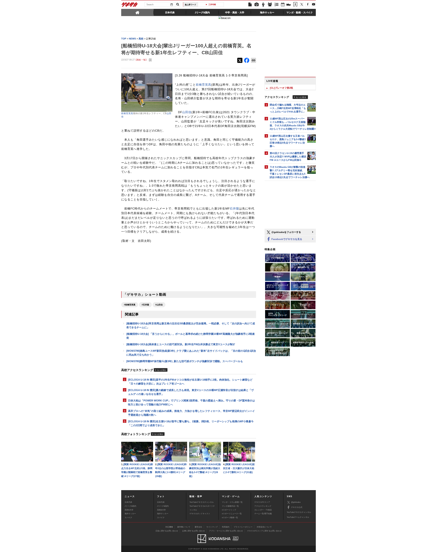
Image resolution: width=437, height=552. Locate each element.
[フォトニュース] (256, 4)
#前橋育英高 (129, 305)
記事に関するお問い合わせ (193, 531)
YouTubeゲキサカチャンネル (201, 502)
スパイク (128, 517)
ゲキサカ (129, 5)
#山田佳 (159, 305)
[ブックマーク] (295, 4)
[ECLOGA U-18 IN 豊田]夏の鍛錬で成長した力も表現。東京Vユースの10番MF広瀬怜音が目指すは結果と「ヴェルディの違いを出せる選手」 (191, 392)
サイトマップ (212, 527)
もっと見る (161, 370)
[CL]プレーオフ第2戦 (281, 87)
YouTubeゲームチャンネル (298, 517)
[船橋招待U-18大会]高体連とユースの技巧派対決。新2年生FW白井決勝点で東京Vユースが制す (180, 344)
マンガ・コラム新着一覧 (232, 502)
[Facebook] (307, 4)
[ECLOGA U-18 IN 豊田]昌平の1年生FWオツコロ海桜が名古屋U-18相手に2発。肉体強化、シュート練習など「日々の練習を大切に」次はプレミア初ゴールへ (190, 381)
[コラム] (263, 4)
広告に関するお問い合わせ (167, 531)
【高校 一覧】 (141, 60)
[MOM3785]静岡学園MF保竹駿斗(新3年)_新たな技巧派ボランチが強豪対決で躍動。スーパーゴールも (184, 361)
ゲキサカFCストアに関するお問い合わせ (264, 531)
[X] (301, 4)
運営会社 (198, 527)
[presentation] (137, 12)
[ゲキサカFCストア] (288, 5)
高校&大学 (129, 510)
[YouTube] (313, 4)
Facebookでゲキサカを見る (286, 239)
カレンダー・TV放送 (263, 510)
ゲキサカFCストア (262, 502)
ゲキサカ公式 (296, 507)
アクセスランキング (262, 506)
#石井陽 (145, 305)
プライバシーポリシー (243, 527)
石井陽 (234, 208)
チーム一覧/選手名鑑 (263, 514)
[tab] (137, 12)
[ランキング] (276, 4)
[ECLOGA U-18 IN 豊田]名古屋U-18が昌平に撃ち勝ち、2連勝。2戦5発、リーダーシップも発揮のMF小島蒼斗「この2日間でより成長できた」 (191, 423)
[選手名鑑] (269, 4)
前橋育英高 (127, 113)
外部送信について (264, 527)
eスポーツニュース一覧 (232, 514)
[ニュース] (249, 4)
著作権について (183, 527)
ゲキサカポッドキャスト (199, 514)
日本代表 (128, 502)
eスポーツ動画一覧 (230, 517)
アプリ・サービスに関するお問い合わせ (226, 531)
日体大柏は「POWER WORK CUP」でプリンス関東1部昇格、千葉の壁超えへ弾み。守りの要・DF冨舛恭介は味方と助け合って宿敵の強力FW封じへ (191, 402)
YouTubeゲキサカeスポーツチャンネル (202, 508)
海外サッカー (130, 514)
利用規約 (225, 527)
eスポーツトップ (229, 510)
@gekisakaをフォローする (286, 232)
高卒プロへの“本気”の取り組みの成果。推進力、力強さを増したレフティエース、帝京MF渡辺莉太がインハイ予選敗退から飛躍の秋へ (191, 412)
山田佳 (186, 112)
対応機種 (169, 527)
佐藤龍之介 (216, 4)
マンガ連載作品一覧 (230, 506)
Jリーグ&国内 (130, 506)
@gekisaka (295, 502)
